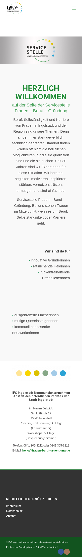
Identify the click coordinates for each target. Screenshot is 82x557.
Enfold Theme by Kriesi (47, 547)
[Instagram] (67, 552)
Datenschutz (14, 511)
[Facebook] (61, 552)
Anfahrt (11, 516)
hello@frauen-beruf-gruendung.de (46, 450)
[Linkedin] (73, 552)
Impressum (13, 506)
